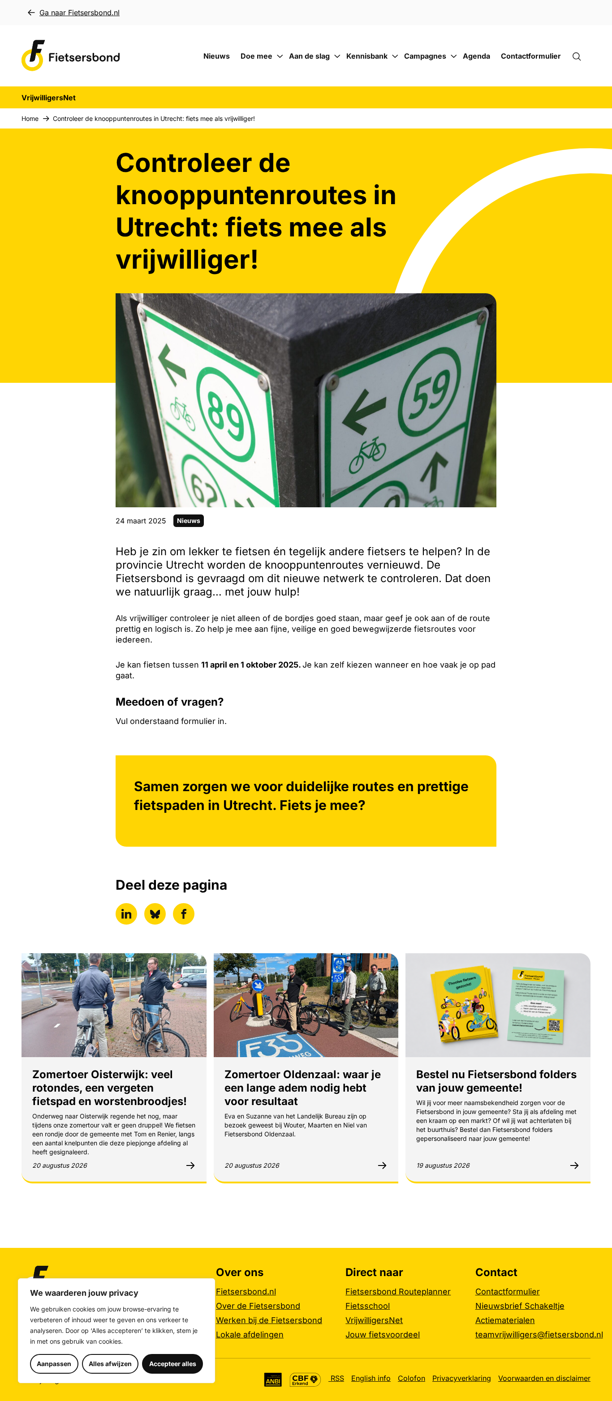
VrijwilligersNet (374, 1320)
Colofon (411, 1378)
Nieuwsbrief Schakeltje (520, 1306)
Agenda (476, 55)
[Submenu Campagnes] (453, 56)
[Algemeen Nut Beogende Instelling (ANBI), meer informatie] (273, 1380)
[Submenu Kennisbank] (395, 56)
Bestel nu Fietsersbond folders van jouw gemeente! (496, 1081)
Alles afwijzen (110, 1363)
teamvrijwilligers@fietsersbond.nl (539, 1334)
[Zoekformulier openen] (581, 56)
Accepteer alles (172, 1363)
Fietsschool (367, 1306)
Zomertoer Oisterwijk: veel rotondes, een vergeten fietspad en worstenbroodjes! (109, 1088)
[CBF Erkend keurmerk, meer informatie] (305, 1380)
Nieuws (216, 55)
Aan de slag (309, 55)
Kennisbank (367, 55)
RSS (336, 1378)
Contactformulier (531, 55)
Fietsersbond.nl (246, 1291)
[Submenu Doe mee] (280, 56)
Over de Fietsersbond (258, 1306)
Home (30, 118)
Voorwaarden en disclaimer (544, 1378)
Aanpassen (54, 1363)
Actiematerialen (505, 1320)
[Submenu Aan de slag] (337, 56)
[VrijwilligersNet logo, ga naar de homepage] (71, 55)
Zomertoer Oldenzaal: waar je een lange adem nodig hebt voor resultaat (302, 1088)
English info (371, 1378)
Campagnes (425, 55)
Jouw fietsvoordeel (382, 1334)
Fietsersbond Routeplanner (398, 1291)
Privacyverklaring (461, 1378)
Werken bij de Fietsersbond (269, 1320)
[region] (116, 1330)
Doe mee (256, 55)
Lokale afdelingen (250, 1334)
